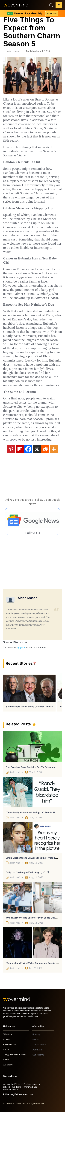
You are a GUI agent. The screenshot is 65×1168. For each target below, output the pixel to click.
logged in (21, 701)
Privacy (36, 1091)
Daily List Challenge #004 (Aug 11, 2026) (27, 926)
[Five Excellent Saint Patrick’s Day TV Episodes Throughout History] (32, 800)
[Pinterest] (11, 502)
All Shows (8, 1121)
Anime (6, 1106)
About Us (37, 1106)
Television (8, 1090)
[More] (54, 502)
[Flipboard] (20, 502)
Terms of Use (39, 1101)
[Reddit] (45, 502)
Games (6, 1116)
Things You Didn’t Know (15, 1111)
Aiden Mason (13, 51)
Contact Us (38, 1111)
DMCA (35, 1096)
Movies (6, 1096)
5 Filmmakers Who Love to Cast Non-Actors (29, 760)
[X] (37, 502)
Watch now (51, 13)
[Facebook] (28, 502)
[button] (59, 5)
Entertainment (10, 1101)
